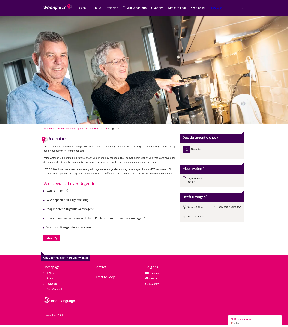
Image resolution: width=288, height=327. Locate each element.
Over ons (157, 7)
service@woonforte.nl (230, 207)
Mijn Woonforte (136, 7)
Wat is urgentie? (57, 191)
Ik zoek (82, 7)
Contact (100, 267)
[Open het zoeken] (241, 8)
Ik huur (96, 7)
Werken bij (198, 7)
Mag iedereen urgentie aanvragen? (70, 209)
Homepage (52, 267)
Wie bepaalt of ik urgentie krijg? (68, 200)
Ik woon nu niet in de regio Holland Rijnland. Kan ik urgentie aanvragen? (95, 218)
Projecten (112, 7)
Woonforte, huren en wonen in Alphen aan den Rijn (71, 128)
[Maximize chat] (277, 319)
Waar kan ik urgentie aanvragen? (68, 227)
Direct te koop (177, 7)
